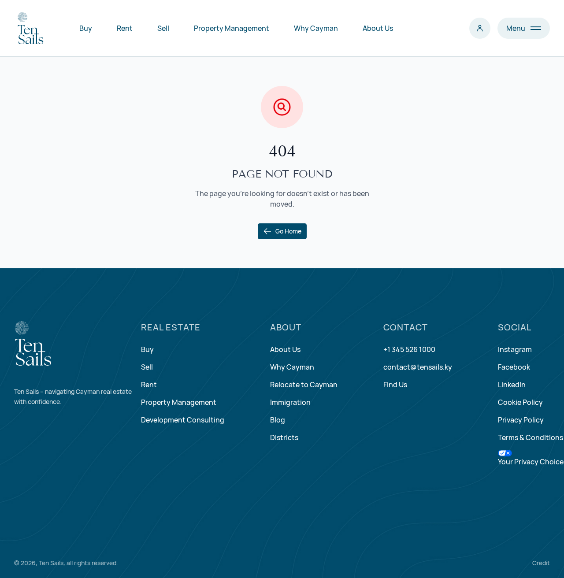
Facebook (514, 367)
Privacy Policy (521, 420)
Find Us (395, 384)
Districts (284, 437)
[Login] (479, 28)
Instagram (515, 349)
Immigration (290, 402)
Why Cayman (316, 28)
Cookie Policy (520, 402)
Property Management (231, 28)
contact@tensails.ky (417, 367)
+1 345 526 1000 (409, 349)
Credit (541, 563)
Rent (125, 28)
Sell (163, 28)
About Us (378, 28)
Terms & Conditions (530, 437)
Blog (277, 420)
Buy (85, 28)
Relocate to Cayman (304, 384)
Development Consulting (182, 420)
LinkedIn (512, 384)
